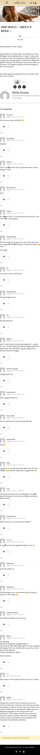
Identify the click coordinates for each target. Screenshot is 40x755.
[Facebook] (33, 3)
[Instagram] (31, 3)
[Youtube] (35, 3)
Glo (7, 674)
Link (1, 133)
